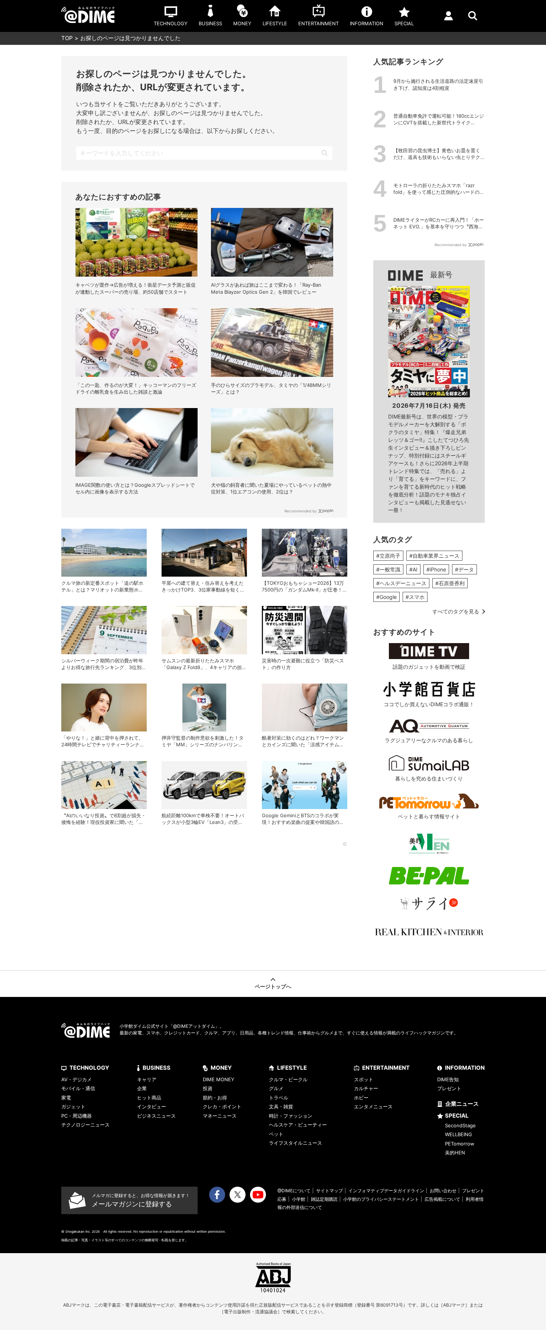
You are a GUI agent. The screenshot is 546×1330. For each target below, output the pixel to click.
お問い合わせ (443, 1190)
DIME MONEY (218, 1079)
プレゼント (449, 1088)
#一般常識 (388, 569)
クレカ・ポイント (222, 1106)
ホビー (361, 1098)
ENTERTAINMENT (386, 1067)
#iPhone (436, 569)
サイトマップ (329, 1190)
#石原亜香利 (450, 583)
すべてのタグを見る (455, 611)
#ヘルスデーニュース (401, 583)
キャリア (146, 1079)
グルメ (276, 1088)
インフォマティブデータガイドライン (386, 1190)
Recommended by (301, 511)
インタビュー (151, 1106)
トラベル (278, 1098)
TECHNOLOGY (89, 1067)
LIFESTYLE (292, 1067)
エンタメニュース (373, 1106)
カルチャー (366, 1088)
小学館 (298, 1199)
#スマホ (415, 597)
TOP (67, 38)
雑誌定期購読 (324, 1199)
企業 (142, 1088)
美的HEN (455, 1152)
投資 (207, 1088)
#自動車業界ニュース (434, 555)
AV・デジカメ (76, 1079)
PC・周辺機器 (76, 1116)
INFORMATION (465, 1067)
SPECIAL (457, 1115)
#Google (386, 597)
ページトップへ (273, 986)
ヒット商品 (149, 1098)
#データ (464, 569)
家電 (66, 1098)
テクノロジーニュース (85, 1125)
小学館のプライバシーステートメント (381, 1199)
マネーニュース (220, 1116)
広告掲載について (442, 1199)
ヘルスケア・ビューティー (298, 1125)
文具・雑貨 (281, 1106)
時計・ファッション (290, 1116)
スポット (363, 1079)
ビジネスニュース (156, 1116)
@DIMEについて (294, 1190)
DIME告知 (448, 1079)
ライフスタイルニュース (295, 1143)
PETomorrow (459, 1144)
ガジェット (73, 1106)
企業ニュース (462, 1103)
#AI (413, 569)
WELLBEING (458, 1134)
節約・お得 (215, 1098)
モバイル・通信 (78, 1088)
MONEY (221, 1067)
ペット (276, 1134)
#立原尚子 (388, 555)
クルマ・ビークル (288, 1079)
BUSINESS (156, 1067)
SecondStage (460, 1125)
